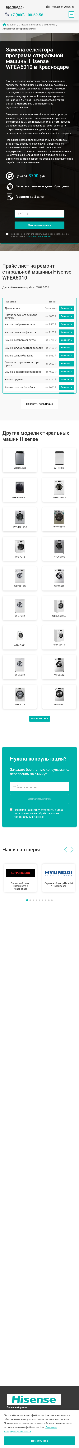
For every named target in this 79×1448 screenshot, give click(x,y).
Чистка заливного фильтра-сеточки (21, 316)
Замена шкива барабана (19, 355)
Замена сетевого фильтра (20, 340)
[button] (65, 849)
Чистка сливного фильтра (20, 332)
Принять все (39, 1440)
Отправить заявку (39, 225)
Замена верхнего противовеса (23, 371)
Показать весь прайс (39, 403)
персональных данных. (39, 236)
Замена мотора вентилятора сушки (22, 364)
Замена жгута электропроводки (24, 347)
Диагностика (12, 308)
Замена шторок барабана (20, 387)
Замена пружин (14, 379)
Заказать (66, 308)
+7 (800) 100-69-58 (26, 15)
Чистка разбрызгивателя (20, 324)
